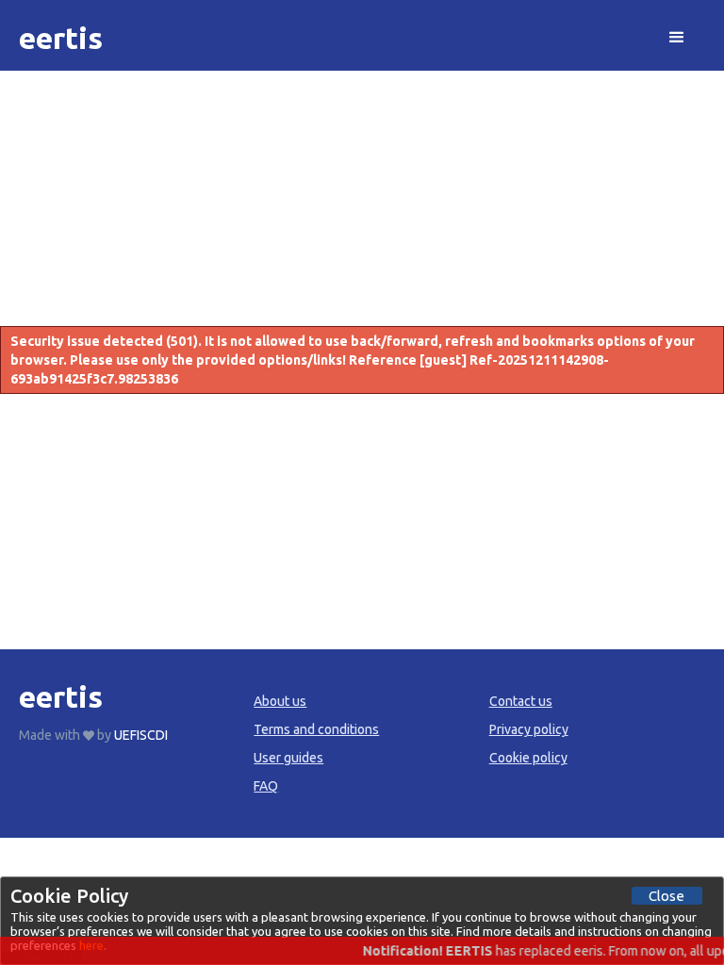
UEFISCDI (141, 735)
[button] (677, 37)
